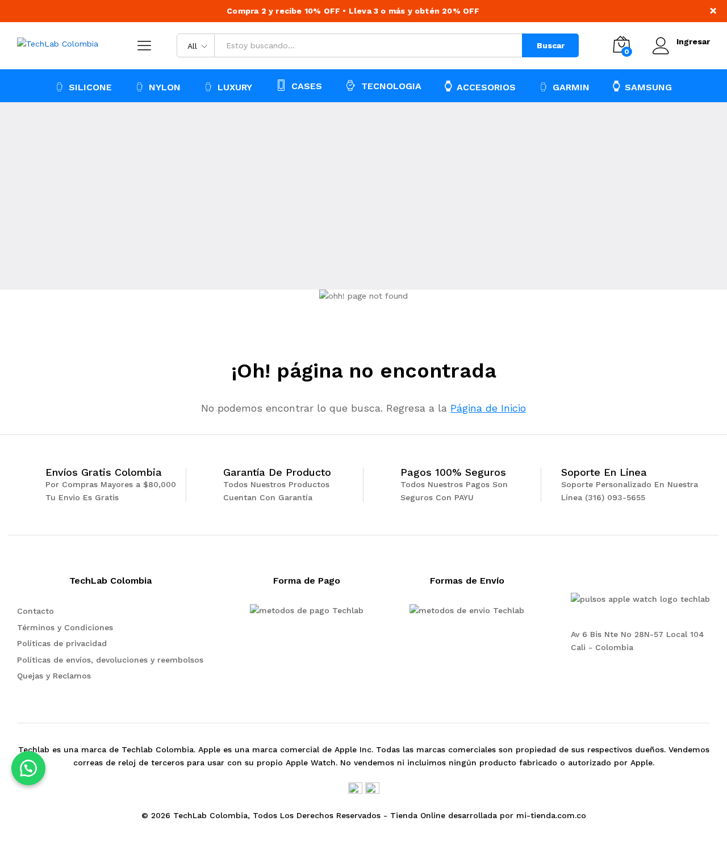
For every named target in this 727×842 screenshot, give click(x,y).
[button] (28, 768)
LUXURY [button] (235, 87)
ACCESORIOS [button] (486, 87)
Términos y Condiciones (65, 627)
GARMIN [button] (571, 87)
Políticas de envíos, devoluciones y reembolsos (110, 659)
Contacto (35, 610)
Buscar (551, 45)
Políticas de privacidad (62, 643)
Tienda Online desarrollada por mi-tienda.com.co (488, 815)
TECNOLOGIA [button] (391, 86)
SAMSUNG (648, 87)
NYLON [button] (165, 87)
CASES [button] (306, 86)
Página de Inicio (488, 408)
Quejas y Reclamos (54, 675)
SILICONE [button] (90, 87)
